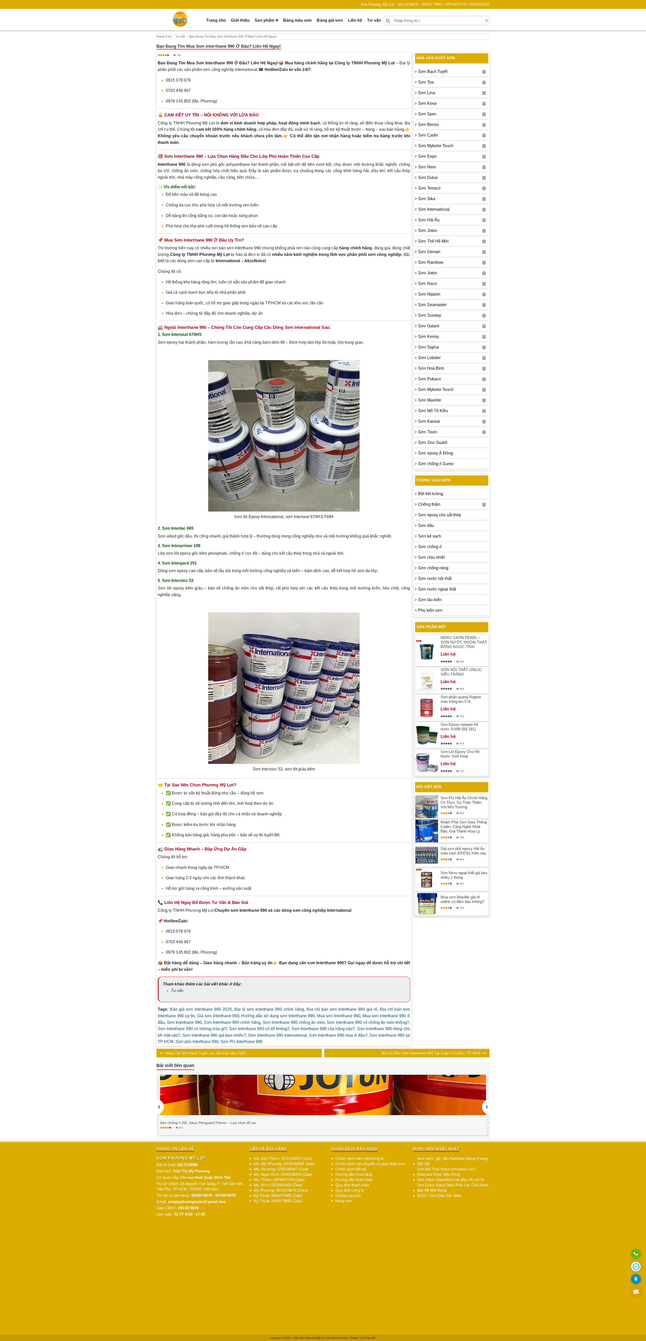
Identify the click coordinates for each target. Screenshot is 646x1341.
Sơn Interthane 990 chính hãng (232, 1022)
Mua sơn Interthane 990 (339, 1016)
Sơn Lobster (429, 358)
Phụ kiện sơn (430, 610)
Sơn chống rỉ (430, 547)
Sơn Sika (426, 199)
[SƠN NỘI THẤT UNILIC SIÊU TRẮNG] (426, 680)
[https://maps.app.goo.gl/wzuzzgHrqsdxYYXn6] (635, 1279)
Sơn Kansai (429, 421)
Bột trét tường (430, 494)
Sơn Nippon (429, 294)
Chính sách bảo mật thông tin (359, 1158)
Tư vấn (374, 20)
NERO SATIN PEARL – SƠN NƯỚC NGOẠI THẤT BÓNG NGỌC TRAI (464, 642)
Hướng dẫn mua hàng (353, 1174)
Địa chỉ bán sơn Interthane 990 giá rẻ (342, 1009)
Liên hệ (355, 20)
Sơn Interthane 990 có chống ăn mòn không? (368, 1022)
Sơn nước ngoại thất (437, 589)
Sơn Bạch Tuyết (432, 71)
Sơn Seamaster (432, 305)
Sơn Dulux (428, 177)
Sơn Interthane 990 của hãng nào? (323, 1029)
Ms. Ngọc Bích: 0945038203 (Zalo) (283, 1174)
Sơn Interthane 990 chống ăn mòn (294, 1022)
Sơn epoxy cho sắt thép (439, 515)
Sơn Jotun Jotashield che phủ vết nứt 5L (451, 1179)
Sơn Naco (427, 283)
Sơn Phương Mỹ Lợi (377, 4)
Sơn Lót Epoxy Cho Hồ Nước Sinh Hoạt (460, 753)
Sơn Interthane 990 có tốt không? (259, 1029)
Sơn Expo (427, 156)
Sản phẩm (264, 20)
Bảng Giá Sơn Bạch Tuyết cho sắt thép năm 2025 (206, 1053)
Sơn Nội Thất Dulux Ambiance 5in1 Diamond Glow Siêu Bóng (446, 1171)
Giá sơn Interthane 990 (218, 1016)
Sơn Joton (427, 273)
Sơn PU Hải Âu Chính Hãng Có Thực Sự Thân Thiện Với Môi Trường (464, 802)
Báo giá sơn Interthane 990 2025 (201, 1009)
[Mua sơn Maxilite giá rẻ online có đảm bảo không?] (426, 903)
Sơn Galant (428, 326)
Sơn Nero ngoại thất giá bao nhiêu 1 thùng (464, 875)
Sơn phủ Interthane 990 (197, 1041)
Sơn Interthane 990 (184, 1022)
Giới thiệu (240, 20)
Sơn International (434, 209)
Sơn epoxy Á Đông (435, 453)
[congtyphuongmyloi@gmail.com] (635, 1292)
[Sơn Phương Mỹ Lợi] (180, 19)
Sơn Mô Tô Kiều (433, 411)
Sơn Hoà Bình (431, 368)
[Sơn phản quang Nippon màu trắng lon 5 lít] (426, 707)
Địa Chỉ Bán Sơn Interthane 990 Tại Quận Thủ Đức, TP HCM (431, 1053)
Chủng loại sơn (348, 1195)
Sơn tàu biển (430, 600)
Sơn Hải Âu (429, 220)
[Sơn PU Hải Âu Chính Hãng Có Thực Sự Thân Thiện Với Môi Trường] (426, 806)
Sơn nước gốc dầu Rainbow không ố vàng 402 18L (452, 1161)
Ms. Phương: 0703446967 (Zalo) (281, 1169)
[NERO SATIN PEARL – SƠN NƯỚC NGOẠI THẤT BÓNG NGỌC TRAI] (426, 650)
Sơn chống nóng (433, 568)
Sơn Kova (427, 103)
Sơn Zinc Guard (432, 442)
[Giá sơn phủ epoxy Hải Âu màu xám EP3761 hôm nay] (426, 855)
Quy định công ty (349, 1190)
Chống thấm (429, 504)
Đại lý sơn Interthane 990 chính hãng (269, 1009)
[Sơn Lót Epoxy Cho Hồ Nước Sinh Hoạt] (426, 762)
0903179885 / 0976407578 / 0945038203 (456, 4)
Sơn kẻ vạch (429, 536)
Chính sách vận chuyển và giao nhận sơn (370, 1164)
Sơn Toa (426, 82)
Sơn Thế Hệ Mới (433, 241)
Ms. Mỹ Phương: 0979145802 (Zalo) (284, 1164)
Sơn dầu (426, 525)
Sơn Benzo (428, 124)
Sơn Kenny (428, 336)
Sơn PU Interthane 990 (241, 1041)
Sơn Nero (427, 167)
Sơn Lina (426, 93)
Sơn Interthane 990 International (277, 1035)
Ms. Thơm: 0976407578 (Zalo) (279, 1179)
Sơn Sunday (429, 315)
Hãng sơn (343, 1201)
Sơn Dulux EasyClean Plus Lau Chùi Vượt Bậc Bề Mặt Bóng (453, 1187)
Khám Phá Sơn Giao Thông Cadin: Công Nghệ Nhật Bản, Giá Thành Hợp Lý (464, 826)
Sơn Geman (429, 252)
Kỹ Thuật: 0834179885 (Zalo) (278, 1195)
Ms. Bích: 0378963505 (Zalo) (278, 1185)
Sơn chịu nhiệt (431, 557)
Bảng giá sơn (330, 20)
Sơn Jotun (427, 230)
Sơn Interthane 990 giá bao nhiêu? (214, 1035)
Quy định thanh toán (352, 1185)
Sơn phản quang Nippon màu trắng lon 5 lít (461, 699)
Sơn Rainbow (430, 262)
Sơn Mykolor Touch (435, 146)
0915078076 (408, 4)
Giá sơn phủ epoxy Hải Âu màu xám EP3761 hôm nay (463, 850)
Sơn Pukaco (429, 379)
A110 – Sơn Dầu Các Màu (439, 1195)
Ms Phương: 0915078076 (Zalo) (280, 1190)
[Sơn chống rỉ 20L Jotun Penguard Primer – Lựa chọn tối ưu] (323, 1095)
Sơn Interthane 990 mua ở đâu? (338, 1035)
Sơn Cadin (428, 135)
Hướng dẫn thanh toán (354, 1179)
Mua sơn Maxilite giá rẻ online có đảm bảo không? (462, 899)
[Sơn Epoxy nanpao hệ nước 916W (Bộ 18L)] (426, 735)
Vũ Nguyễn (369, 1337)
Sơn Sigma (428, 347)
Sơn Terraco (429, 188)
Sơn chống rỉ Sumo (435, 464)
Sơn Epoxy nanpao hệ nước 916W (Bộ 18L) (459, 726)
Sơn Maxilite (429, 400)
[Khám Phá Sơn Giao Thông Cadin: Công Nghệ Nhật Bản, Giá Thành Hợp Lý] (426, 831)
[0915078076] (635, 1254)
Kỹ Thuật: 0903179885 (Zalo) (278, 1201)
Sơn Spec (427, 114)
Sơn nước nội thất (434, 578)
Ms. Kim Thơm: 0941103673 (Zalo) (283, 1158)
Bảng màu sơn (297, 20)
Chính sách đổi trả (350, 1169)
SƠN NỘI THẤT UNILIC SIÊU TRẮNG (461, 671)
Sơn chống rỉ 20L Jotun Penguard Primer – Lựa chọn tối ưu (208, 1123)
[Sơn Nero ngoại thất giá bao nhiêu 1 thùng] (426, 879)
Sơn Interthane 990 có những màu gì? (192, 1029)
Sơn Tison (427, 432)
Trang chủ (216, 20)
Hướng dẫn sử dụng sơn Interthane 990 (277, 1016)
